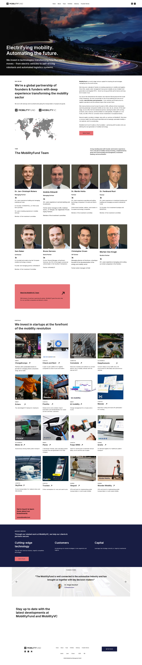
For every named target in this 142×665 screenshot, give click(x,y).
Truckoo (46, 485)
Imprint (61, 653)
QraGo (100, 445)
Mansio (101, 404)
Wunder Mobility (105, 485)
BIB (84, 653)
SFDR (79, 653)
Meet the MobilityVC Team (29, 293)
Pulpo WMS (75, 445)
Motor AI (18, 445)
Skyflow (18, 485)
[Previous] (16, 582)
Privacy (73, 653)
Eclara (18, 404)
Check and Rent (49, 363)
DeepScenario (104, 363)
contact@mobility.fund (23, 517)
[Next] (125, 582)
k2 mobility (75, 404)
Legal (67, 653)
